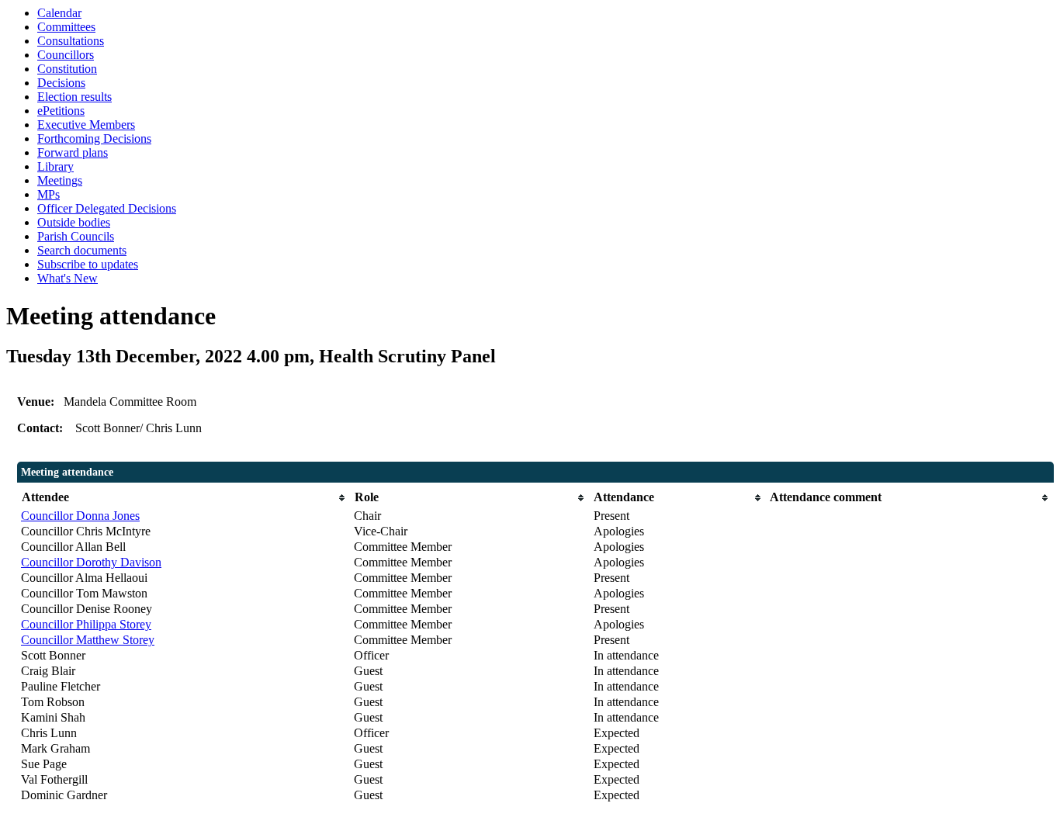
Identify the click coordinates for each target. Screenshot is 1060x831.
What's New (67, 278)
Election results (74, 96)
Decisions (61, 82)
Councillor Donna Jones (80, 515)
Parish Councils (75, 236)
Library (55, 166)
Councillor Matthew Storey (87, 639)
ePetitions (61, 110)
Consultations (70, 40)
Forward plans (72, 152)
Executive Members (86, 124)
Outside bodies (73, 222)
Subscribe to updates (87, 264)
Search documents (81, 250)
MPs (48, 194)
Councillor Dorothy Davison (91, 562)
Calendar (59, 12)
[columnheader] (183, 497)
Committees (66, 26)
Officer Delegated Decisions (106, 208)
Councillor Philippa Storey (86, 624)
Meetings (59, 180)
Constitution (67, 68)
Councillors (65, 54)
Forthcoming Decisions (94, 138)
